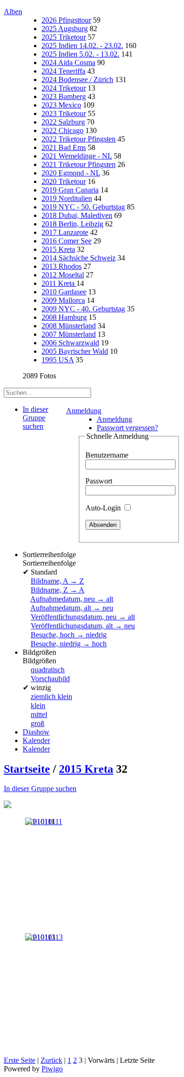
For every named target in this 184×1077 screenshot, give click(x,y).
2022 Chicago (63, 130)
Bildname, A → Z (57, 581)
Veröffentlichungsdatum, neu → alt (83, 617)
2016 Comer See (67, 241)
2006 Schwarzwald (70, 343)
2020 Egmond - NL (71, 173)
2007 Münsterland (69, 334)
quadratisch (48, 670)
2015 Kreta (58, 249)
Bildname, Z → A (57, 590)
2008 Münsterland (69, 326)
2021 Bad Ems (64, 147)
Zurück (51, 1060)
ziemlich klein (51, 697)
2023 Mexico (61, 105)
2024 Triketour (64, 88)
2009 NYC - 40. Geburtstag (83, 309)
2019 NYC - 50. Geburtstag (83, 207)
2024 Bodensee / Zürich (77, 79)
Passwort (98, 481)
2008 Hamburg (64, 317)
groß (37, 723)
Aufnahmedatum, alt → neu (71, 608)
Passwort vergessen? (127, 428)
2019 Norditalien (67, 198)
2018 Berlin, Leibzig (72, 224)
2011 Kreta (59, 283)
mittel (39, 714)
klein (38, 705)
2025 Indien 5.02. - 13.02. (80, 54)
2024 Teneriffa (63, 71)
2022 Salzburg (63, 122)
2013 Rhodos (62, 266)
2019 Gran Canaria (70, 190)
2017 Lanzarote (65, 232)
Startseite (27, 769)
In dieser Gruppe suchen (40, 789)
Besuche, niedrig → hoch (69, 644)
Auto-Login (104, 508)
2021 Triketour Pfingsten (79, 164)
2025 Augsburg (65, 29)
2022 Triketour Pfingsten (79, 139)
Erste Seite (19, 1060)
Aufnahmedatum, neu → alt (71, 599)
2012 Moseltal (63, 275)
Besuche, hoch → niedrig (69, 635)
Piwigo (52, 1069)
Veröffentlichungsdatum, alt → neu (83, 626)
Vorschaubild (50, 679)
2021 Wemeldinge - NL (77, 156)
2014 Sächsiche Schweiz (79, 258)
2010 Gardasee (64, 292)
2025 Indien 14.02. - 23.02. (82, 46)
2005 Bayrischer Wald (75, 351)
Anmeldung (83, 411)
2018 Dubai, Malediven (77, 215)
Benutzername (106, 455)
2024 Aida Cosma (68, 62)
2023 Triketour (64, 113)
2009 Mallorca (63, 300)
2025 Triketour (64, 37)
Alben (13, 12)
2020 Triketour (64, 181)
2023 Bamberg (64, 96)
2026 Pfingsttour (66, 20)
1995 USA (58, 360)
